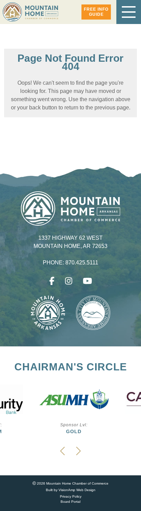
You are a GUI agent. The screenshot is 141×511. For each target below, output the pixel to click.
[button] (96, 12)
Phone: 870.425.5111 (70, 262)
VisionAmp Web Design (77, 490)
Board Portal (70, 501)
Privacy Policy (70, 496)
